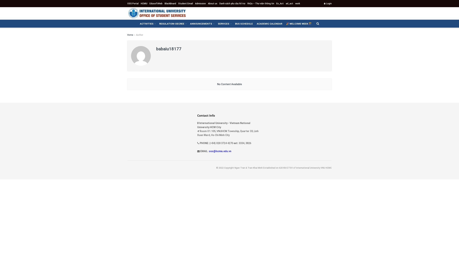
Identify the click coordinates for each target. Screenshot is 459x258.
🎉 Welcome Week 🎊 (298, 23)
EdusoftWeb (156, 3)
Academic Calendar (269, 23)
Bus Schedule (244, 23)
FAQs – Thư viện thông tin (260, 3)
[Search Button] (317, 24)
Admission (200, 3)
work (297, 3)
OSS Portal (133, 3)
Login (329, 3)
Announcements (201, 23)
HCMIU (144, 3)
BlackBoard (170, 3)
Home (130, 35)
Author (139, 35)
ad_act (289, 3)
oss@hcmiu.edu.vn (220, 151)
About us (212, 3)
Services (223, 23)
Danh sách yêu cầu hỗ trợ (232, 3)
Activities (146, 23)
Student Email (185, 3)
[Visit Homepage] (156, 13)
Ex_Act (280, 3)
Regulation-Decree (171, 23)
